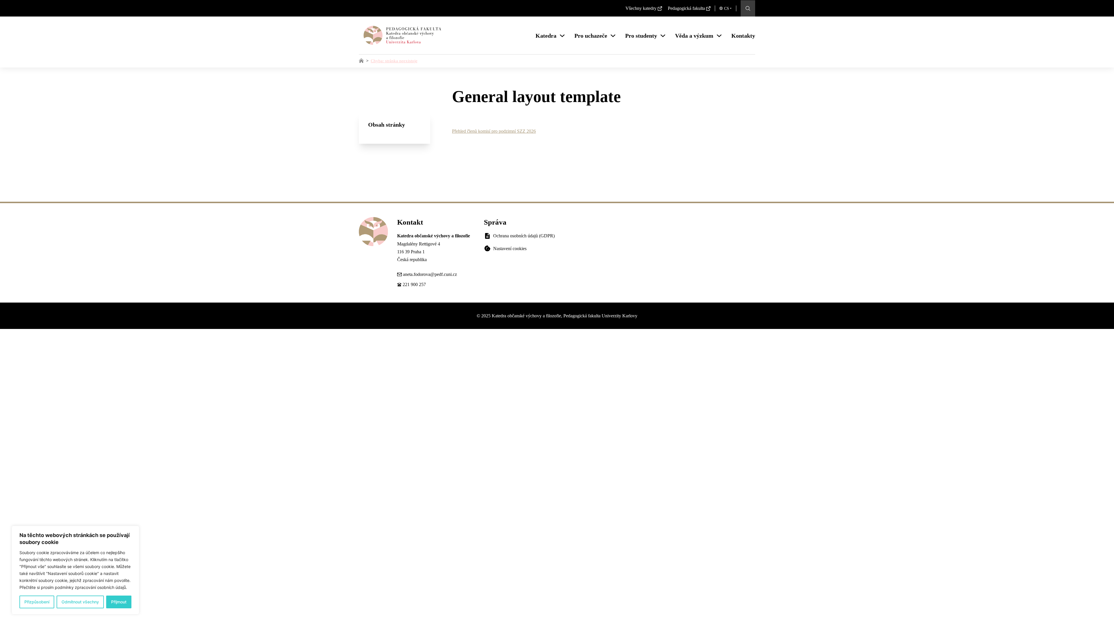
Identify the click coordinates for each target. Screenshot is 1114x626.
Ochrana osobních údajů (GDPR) (524, 235)
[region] (75, 570)
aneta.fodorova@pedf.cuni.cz (430, 274)
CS (726, 8)
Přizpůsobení (36, 601)
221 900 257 (414, 284)
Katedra (546, 35)
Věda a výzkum (694, 35)
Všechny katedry (641, 8)
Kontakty (743, 35)
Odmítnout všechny (80, 601)
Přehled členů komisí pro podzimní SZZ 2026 (494, 131)
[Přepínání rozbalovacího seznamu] (562, 36)
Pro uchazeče (590, 35)
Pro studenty (641, 35)
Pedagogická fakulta (686, 8)
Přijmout (118, 601)
